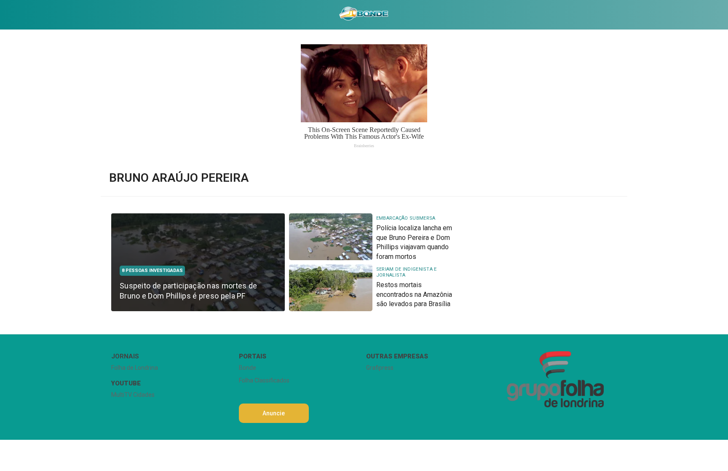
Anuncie (273, 413)
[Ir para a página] (363, 14)
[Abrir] (105, 14)
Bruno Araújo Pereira (179, 178)
